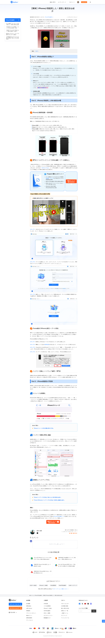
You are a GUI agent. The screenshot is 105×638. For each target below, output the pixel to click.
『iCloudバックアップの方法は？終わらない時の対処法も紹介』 (47, 497)
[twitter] (82, 604)
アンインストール (65, 617)
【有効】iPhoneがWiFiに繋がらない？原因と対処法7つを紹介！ (12, 31)
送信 (94, 610)
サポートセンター (65, 603)
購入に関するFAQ (65, 608)
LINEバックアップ (73, 585)
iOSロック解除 (47, 613)
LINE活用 (46, 603)
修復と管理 (52, 2)
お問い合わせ (29, 608)
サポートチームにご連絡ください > (60, 588)
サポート (71, 2)
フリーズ (52, 178)
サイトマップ (64, 615)
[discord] (91, 604)
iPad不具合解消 (62, 585)
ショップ (84, 2)
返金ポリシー (29, 615)
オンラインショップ (14, 608)
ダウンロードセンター (15, 604)
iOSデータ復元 (33, 585)
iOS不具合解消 (47, 610)
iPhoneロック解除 (43, 585)
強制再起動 (46, 344)
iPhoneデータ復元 (48, 608)
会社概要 (28, 603)
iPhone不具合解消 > (39, 595)
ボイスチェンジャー (48, 615)
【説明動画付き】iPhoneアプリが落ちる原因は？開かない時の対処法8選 (12, 38)
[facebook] (79, 604)
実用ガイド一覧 (64, 610)
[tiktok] (88, 604)
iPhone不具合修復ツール (59, 516)
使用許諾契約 (29, 617)
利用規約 (28, 610)
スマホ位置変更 (47, 606)
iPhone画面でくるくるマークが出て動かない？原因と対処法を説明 (12, 24)
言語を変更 (12, 612)
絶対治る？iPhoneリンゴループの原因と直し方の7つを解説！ (12, 34)
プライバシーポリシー (31, 613)
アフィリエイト (29, 620)
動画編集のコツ (47, 617)
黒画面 (47, 178)
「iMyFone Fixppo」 (45, 167)
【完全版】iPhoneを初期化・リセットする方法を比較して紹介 (12, 27)
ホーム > (33, 595)
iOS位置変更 (53, 585)
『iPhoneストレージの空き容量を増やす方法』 (43, 428)
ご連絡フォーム (64, 613)
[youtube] (85, 604)
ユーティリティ (61, 2)
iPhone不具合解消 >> (49, 17)
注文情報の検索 (64, 606)
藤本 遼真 (39, 530)
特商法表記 (28, 606)
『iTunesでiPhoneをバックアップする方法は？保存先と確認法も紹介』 (49, 500)
